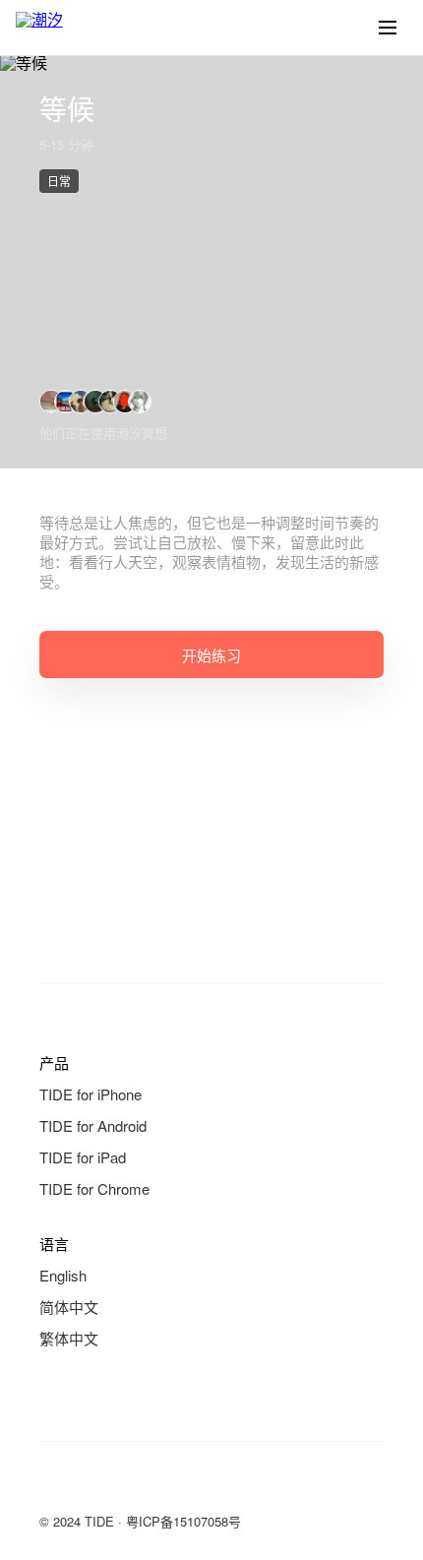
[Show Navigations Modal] (387, 27)
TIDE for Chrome (94, 1188)
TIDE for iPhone (90, 1094)
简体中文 (68, 1306)
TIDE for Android (93, 1125)
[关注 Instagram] (130, 1485)
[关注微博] (90, 1485)
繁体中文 (68, 1338)
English (63, 1275)
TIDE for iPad (82, 1157)
